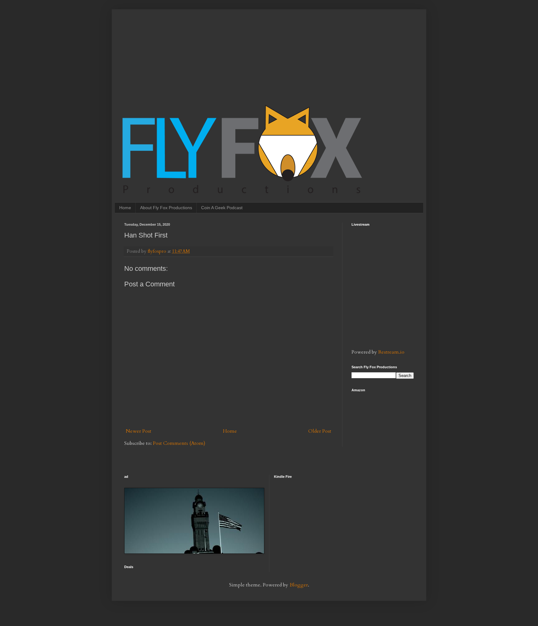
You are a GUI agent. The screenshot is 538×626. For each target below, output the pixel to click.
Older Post (319, 431)
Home (125, 207)
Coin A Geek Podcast (222, 207)
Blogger (299, 584)
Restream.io (391, 352)
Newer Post (138, 431)
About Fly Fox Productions (166, 207)
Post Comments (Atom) (179, 443)
